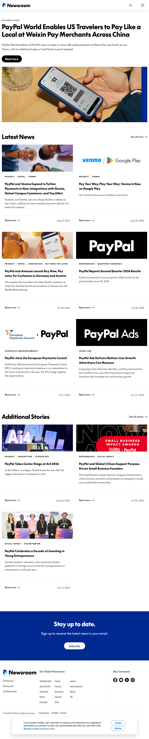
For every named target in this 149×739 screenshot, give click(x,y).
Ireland (58, 696)
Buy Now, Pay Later (56, 264)
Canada (43, 702)
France (58, 686)
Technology (42, 457)
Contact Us (44, 712)
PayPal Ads (85, 351)
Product (10, 177)
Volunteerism (32, 544)
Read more (11, 59)
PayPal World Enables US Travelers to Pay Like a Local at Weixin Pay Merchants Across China (71, 30)
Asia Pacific (45, 686)
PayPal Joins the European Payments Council (36, 358)
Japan (73, 681)
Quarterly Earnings (110, 264)
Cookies (54, 712)
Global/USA (45, 681)
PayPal (21, 177)
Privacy (63, 712)
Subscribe (74, 645)
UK (71, 696)
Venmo (32, 177)
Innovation (35, 264)
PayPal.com (8, 680)
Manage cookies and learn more (39, 728)
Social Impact (106, 457)
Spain (72, 691)
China (57, 681)
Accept (118, 723)
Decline (118, 728)
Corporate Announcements (21, 351)
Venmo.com (8, 686)
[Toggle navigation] (143, 5)
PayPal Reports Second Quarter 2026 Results (110, 271)
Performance (87, 264)
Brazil (42, 696)
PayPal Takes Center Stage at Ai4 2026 (32, 464)
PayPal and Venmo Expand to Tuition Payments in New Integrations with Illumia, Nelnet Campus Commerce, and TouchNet (35, 188)
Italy (57, 702)
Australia (44, 691)
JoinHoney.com (10, 691)
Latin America (76, 686)
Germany (59, 691)
